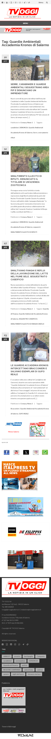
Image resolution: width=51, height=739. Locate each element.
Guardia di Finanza (10, 665)
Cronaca (23, 123)
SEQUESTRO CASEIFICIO (28, 319)
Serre (35, 133)
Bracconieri (15, 409)
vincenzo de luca (34, 674)
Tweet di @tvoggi (9, 726)
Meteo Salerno (13, 432)
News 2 (30, 217)
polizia (24, 665)
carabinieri (15, 128)
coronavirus (20, 661)
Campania (41, 656)
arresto (17, 656)
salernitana (28, 670)
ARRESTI (6, 656)
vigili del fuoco (18, 674)
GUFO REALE (23, 414)
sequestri (37, 227)
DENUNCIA (24, 128)
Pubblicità (6, 683)
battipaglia (28, 656)
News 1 (30, 123)
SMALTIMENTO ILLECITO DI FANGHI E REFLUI (27, 324)
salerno (40, 670)
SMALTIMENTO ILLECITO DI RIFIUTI (24, 232)
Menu (41, 2)
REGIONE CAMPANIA (11, 670)
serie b (6, 674)
